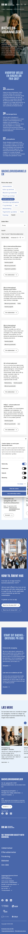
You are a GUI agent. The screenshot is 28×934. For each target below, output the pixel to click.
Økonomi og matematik (10, 192)
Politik (22, 212)
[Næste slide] (25, 723)
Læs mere (4, 762)
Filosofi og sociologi (9, 196)
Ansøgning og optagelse (8, 791)
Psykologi (5, 215)
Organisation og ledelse (10, 212)
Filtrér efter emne (6, 182)
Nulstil (13, 215)
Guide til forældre (6, 795)
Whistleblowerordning (20, 931)
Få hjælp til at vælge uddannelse (11, 793)
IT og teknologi (7, 205)
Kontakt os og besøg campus (9, 884)
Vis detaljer (20, 484)
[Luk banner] (25, 438)
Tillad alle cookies (14, 488)
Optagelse (5, 665)
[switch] (24, 468)
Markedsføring (7, 208)
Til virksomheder (5, 890)
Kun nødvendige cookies (14, 493)
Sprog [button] (4, 225)
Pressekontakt (5, 886)
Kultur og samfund (8, 189)
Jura (16, 205)
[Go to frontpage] (7, 4)
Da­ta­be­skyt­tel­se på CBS (7, 928)
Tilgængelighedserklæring (7, 931)
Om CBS (5, 865)
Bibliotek (5, 861)
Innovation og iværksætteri (11, 202)
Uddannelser (10, 9)
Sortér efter (5, 237)
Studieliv (5, 687)
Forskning (5, 856)
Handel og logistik (8, 199)
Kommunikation (7, 186)
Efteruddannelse (8, 852)
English (18, 4)
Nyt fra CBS (4, 888)
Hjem (4, 9)
